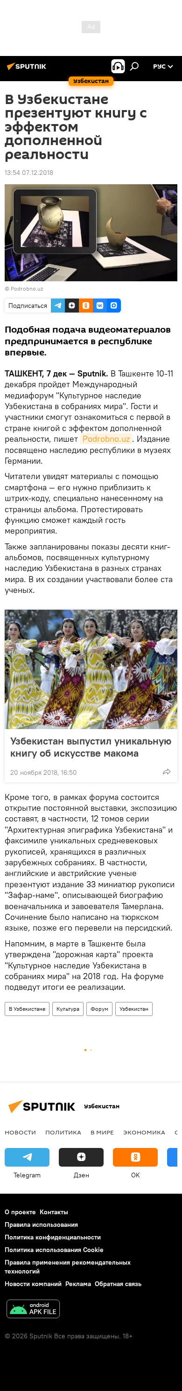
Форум (99, 1008)
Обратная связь (118, 1284)
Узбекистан (133, 1008)
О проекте (20, 1212)
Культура (67, 1008)
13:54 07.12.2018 (29, 172)
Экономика (144, 1132)
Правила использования (41, 1224)
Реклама (78, 1284)
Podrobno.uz (106, 438)
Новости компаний (33, 1284)
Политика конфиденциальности (53, 1237)
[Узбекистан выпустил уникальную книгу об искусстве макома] (91, 669)
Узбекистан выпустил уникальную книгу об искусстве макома (90, 747)
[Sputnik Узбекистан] (28, 70)
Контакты (54, 1212)
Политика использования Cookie (54, 1249)
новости (20, 1132)
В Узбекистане (27, 1008)
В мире (102, 1132)
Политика (63, 1132)
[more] (166, 771)
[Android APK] (33, 1310)
